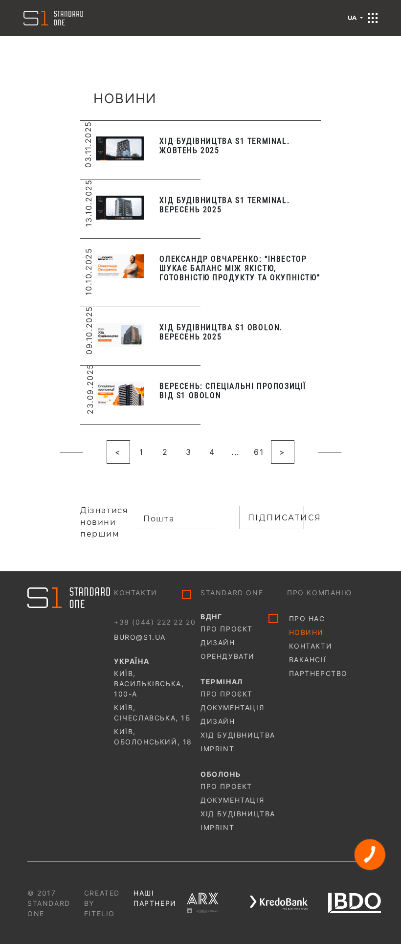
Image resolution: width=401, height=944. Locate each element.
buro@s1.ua (140, 637)
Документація (232, 707)
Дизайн (217, 642)
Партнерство (318, 673)
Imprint (217, 748)
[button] (373, 18)
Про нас (307, 618)
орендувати (227, 656)
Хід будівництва (237, 735)
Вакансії (308, 659)
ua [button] (353, 18)
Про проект (226, 786)
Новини (306, 632)
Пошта (158, 518)
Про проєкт (226, 629)
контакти (311, 646)
